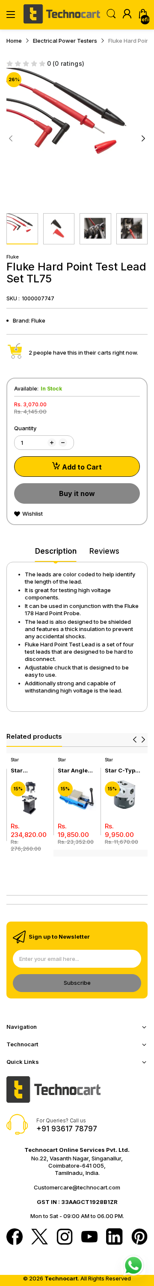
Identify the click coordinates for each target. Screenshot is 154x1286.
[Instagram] (64, 1237)
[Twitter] (39, 1237)
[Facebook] (14, 1237)
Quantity (25, 428)
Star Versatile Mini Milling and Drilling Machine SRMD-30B (27, 770)
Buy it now (77, 493)
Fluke (12, 257)
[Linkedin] (114, 1237)
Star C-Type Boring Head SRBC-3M (122, 770)
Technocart (61, 1278)
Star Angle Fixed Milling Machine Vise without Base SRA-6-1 (77, 770)
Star (15, 759)
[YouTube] (89, 1237)
